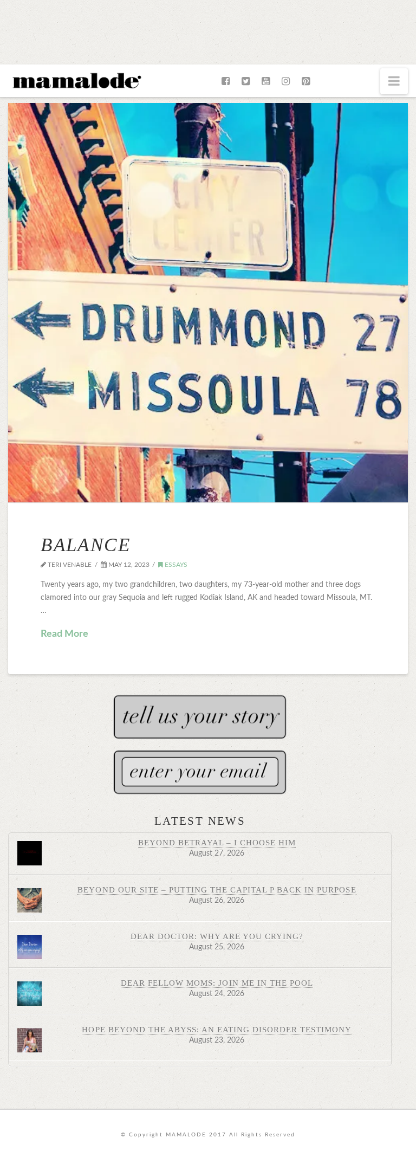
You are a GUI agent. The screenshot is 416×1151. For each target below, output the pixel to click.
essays (175, 564)
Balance (86, 544)
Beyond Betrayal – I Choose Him (217, 842)
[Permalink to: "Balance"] (207, 302)
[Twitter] (246, 81)
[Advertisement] (208, 29)
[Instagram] (286, 81)
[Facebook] (226, 81)
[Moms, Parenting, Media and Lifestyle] (76, 79)
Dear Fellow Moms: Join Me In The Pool (217, 982)
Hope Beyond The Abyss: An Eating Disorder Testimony (217, 1029)
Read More (64, 634)
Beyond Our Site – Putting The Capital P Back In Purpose (216, 889)
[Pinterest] (306, 81)
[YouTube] (266, 81)
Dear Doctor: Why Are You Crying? (217, 936)
